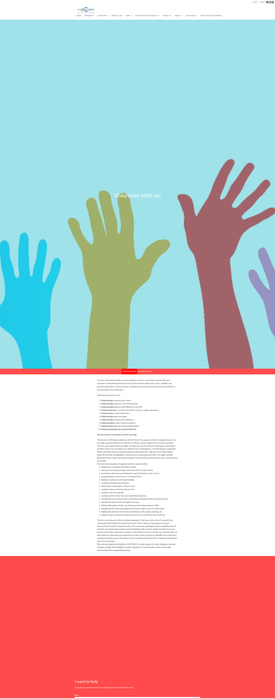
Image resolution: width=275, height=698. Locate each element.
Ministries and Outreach (146, 16)
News (127, 16)
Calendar (101, 16)
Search (255, 2)
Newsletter (116, 16)
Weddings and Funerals (211, 16)
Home (78, 16)
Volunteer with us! (129, 371)
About (177, 16)
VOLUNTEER (190, 16)
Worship (88, 16)
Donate (166, 16)
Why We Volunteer (145, 371)
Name (77, 695)
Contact (262, 2)
